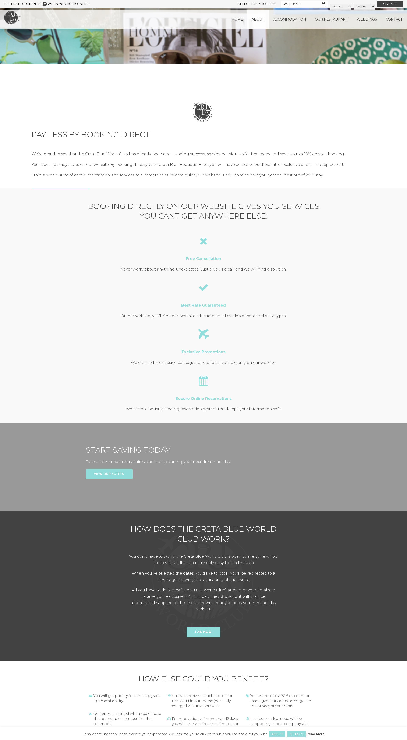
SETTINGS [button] (296, 734)
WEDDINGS (367, 19)
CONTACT (394, 19)
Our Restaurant (331, 19)
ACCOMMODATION (289, 19)
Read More (316, 734)
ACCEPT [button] (277, 734)
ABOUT (258, 19)
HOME (237, 19)
